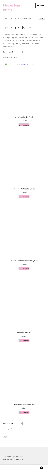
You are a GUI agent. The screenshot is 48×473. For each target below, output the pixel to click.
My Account (8, 469)
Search (24, 469)
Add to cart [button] (24, 125)
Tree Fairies (15, 18)
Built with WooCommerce (13, 459)
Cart (37, 467)
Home (7, 18)
